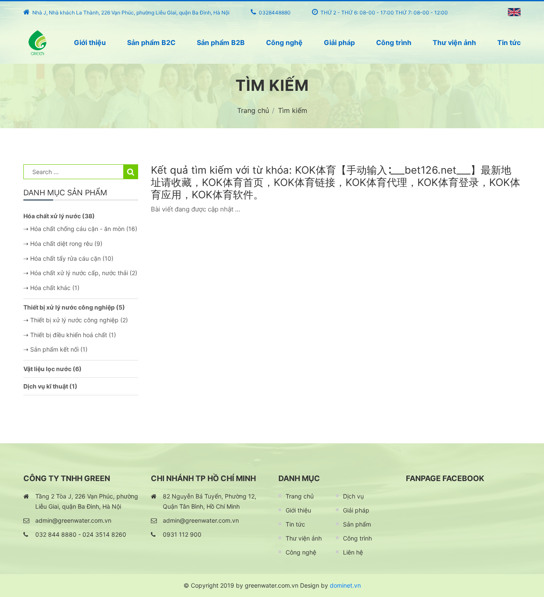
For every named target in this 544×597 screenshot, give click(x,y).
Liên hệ (353, 552)
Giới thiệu (90, 42)
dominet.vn (345, 585)
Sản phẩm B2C (151, 42)
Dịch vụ (353, 496)
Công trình (393, 42)
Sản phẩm (357, 524)
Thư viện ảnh (454, 42)
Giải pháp (339, 42)
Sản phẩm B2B (221, 42)
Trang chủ (300, 496)
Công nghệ (284, 42)
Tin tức (509, 42)
